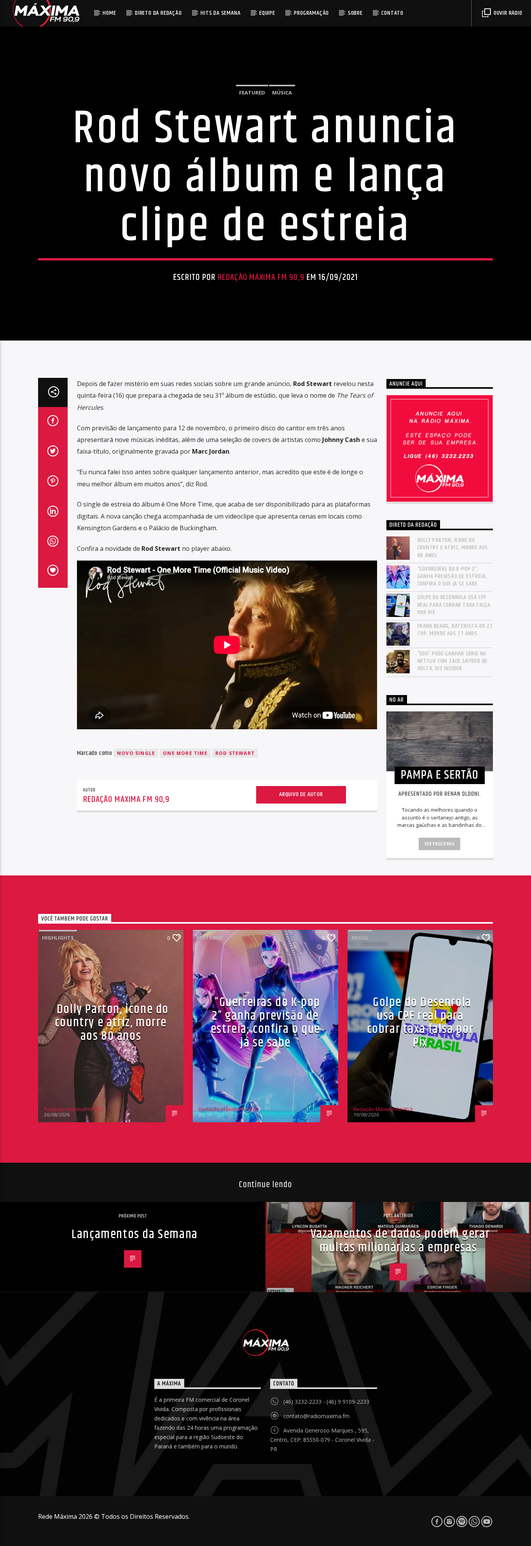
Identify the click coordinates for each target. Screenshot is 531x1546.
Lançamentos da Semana (135, 1234)
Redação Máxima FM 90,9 (261, 277)
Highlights (58, 937)
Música (282, 92)
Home (109, 13)
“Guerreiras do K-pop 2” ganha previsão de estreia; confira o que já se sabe (452, 576)
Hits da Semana (220, 13)
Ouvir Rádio (507, 13)
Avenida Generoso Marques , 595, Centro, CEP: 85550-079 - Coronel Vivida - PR (322, 1440)
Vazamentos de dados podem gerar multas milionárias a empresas (400, 1241)
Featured (252, 92)
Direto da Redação (158, 13)
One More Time (185, 753)
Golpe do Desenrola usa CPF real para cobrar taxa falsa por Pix (454, 605)
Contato (392, 13)
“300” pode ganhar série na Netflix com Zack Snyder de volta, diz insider (452, 661)
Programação (311, 13)
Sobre (355, 13)
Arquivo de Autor (301, 794)
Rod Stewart (235, 753)
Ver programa (439, 844)
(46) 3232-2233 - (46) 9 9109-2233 (326, 1401)
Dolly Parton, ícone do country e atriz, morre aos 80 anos (452, 547)
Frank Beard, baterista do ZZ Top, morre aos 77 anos (455, 629)
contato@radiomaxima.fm (316, 1416)
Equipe (267, 13)
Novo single (136, 753)
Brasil (360, 937)
